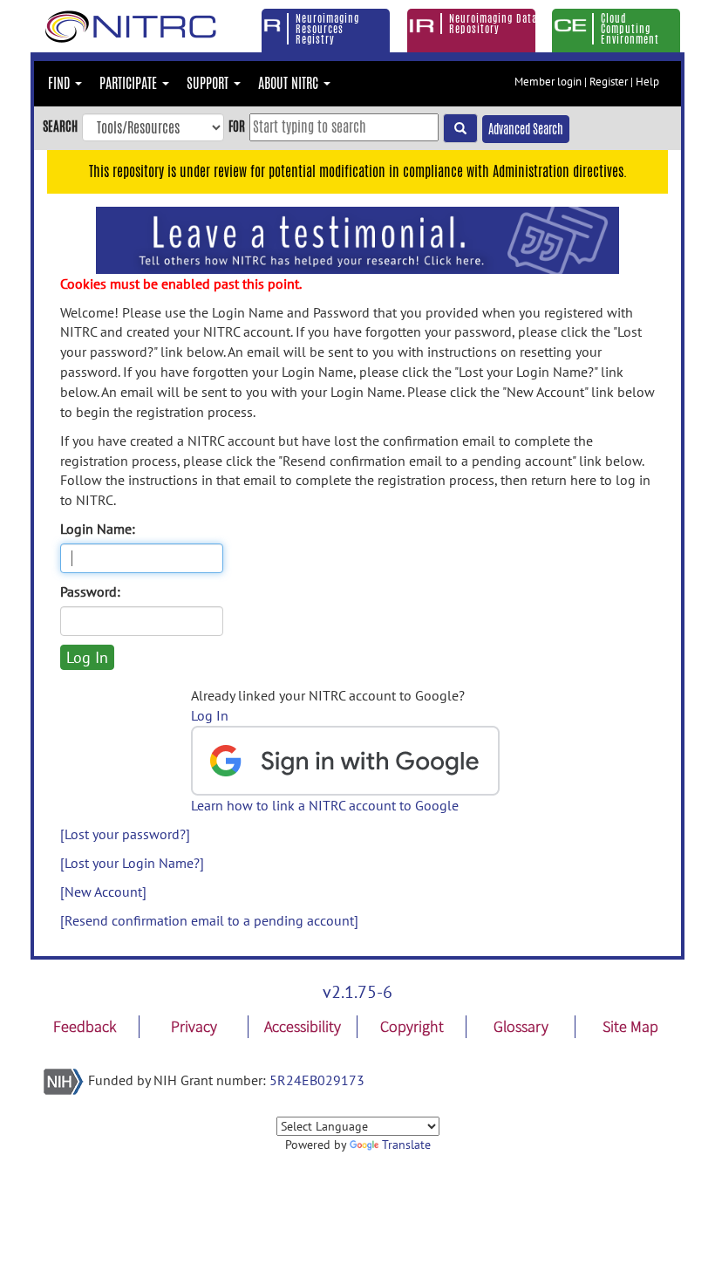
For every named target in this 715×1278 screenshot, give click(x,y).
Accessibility (302, 1026)
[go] (460, 128)
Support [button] (209, 83)
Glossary (521, 1026)
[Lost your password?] (125, 834)
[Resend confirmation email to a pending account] (209, 920)
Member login (548, 81)
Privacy (194, 1026)
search (60, 126)
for (236, 126)
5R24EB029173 (316, 1080)
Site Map (630, 1026)
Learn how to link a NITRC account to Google (325, 805)
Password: (90, 591)
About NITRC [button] (290, 83)
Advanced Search (525, 129)
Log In (209, 715)
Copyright (412, 1026)
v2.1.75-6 (357, 992)
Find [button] (60, 83)
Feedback (84, 1026)
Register (608, 81)
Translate (406, 1144)
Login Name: (97, 528)
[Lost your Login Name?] (132, 862)
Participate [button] (129, 83)
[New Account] (103, 891)
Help (647, 81)
